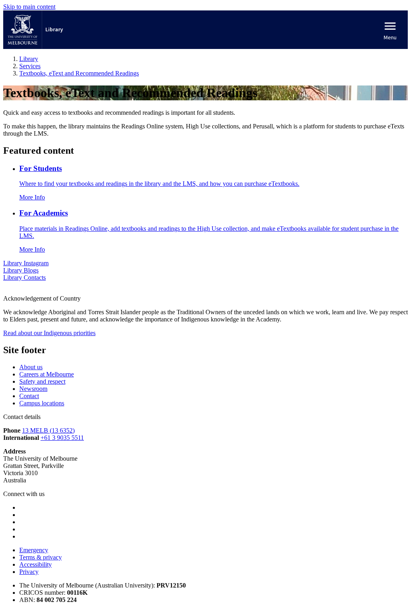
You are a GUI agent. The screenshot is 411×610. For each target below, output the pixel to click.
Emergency (33, 550)
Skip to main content (29, 6)
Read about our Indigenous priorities (49, 332)
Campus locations (41, 403)
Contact (29, 395)
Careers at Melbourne (46, 374)
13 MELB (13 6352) (48, 430)
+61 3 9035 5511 (62, 437)
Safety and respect (42, 381)
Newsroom (33, 388)
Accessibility (35, 564)
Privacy (29, 571)
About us (31, 367)
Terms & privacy (40, 557)
